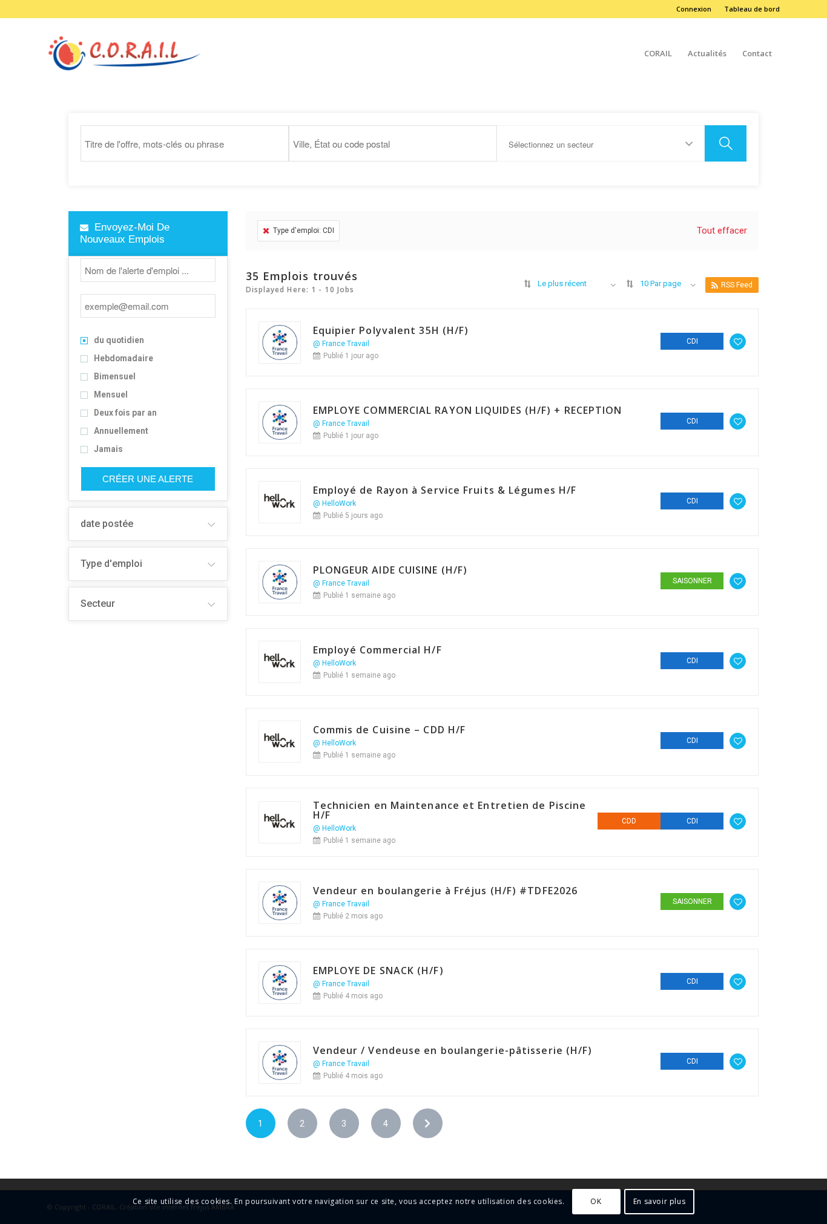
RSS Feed (737, 285)
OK (595, 1201)
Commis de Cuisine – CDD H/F (389, 730)
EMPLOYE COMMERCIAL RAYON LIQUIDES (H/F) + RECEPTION (467, 410)
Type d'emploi (111, 563)
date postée (107, 523)
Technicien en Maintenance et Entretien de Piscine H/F (450, 810)
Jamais (108, 449)
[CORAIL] (125, 53)
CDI (692, 341)
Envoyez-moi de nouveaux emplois (125, 233)
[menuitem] (694, 9)
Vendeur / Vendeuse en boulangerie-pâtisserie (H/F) (453, 1050)
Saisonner (692, 581)
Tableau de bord (752, 8)
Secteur (98, 603)
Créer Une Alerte (147, 479)
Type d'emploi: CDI (303, 230)
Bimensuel (115, 377)
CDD (629, 821)
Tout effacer (722, 230)
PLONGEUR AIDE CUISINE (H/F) (390, 570)
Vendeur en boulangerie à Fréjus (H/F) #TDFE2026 (445, 890)
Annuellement (121, 431)
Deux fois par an (125, 413)
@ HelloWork (334, 503)
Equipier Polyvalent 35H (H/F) (391, 330)
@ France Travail (341, 343)
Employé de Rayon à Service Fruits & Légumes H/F (445, 490)
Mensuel (111, 395)
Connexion (693, 8)
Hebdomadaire (123, 359)
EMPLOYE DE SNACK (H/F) (378, 970)
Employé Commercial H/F (377, 650)
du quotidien (119, 340)
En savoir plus (659, 1201)
